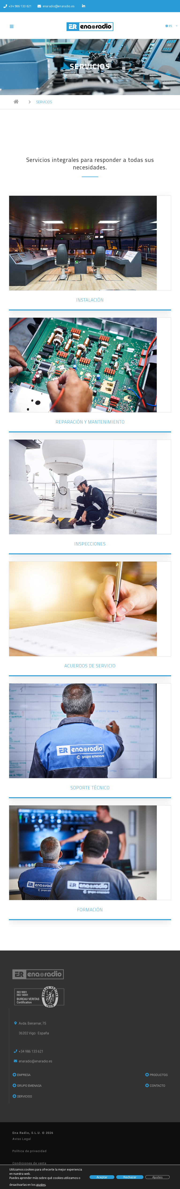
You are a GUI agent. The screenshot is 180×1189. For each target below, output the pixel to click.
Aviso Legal (21, 1139)
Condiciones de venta (29, 1163)
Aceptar (102, 1177)
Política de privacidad (29, 1151)
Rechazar (129, 1177)
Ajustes (157, 1177)
